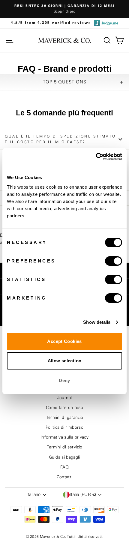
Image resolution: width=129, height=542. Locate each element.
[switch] (113, 261)
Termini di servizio (64, 447)
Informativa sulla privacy (64, 437)
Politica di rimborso (64, 427)
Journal (64, 398)
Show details (96, 322)
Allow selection (65, 360)
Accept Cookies (64, 341)
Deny (64, 380)
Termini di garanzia (64, 418)
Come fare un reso (64, 408)
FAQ (64, 467)
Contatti (65, 477)
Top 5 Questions (64, 82)
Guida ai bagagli (64, 457)
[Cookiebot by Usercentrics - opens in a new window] (96, 157)
